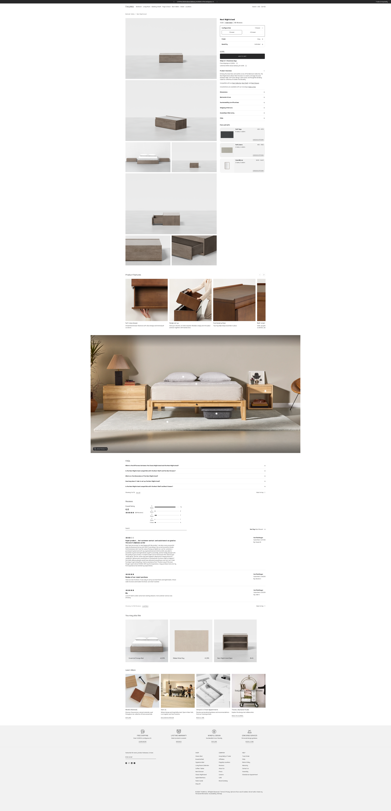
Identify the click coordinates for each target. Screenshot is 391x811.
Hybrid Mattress (200, 778)
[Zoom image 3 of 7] (147, 157)
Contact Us (245, 768)
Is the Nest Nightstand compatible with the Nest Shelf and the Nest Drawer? (150, 471)
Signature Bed (200, 762)
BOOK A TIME (200, 718)
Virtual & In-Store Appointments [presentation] (207, 710)
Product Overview (226, 71)
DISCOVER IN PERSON (167, 718)
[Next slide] (264, 274)
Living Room (146, 7)
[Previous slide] (259, 274)
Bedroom (139, 7)
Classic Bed (199, 756)
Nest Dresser (200, 772)
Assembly (245, 772)
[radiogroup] (242, 32)
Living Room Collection (202, 765)
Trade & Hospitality (382, 2)
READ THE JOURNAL (237, 716)
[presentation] (227, 135)
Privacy (228, 792)
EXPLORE (128, 718)
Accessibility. (212, 794)
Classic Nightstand (201, 775)
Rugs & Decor (166, 7)
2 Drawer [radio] (253, 32)
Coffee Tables (200, 768)
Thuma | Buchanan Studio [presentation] (240, 710)
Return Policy (246, 762)
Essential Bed (200, 759)
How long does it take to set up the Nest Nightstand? (142, 481)
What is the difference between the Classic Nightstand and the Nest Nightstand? (152, 465)
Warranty (245, 765)
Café (220, 778)
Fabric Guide (199, 781)
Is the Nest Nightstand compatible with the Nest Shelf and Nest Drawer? (149, 486)
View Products (102, 449)
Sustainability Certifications (229, 102)
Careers (221, 775)
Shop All (198, 784)
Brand (182, 7)
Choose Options (258, 140)
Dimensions (223, 92)
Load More (145, 606)
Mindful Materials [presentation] (131, 710)
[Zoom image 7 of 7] (194, 250)
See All (138, 492)
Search (254, 7)
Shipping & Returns (226, 108)
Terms (222, 792)
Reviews (221, 765)
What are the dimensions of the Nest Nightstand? (141, 476)
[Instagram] (126, 763)
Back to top (260, 492)
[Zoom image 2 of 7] (171, 110)
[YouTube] (134, 763)
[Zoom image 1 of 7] (171, 48)
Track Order (246, 756)
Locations (188, 7)
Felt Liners (239, 145)
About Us (221, 768)
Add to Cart (242, 56)
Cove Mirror (239, 160)
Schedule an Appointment (250, 775)
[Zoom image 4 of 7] (194, 157)
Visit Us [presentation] (163, 710)
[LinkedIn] (131, 763)
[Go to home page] (129, 7)
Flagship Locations (224, 762)
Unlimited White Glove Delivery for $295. (232, 66)
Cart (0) (263, 7)
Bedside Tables (130, 14)
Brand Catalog (223, 781)
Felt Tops (238, 129)
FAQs (221, 118)
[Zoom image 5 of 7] (171, 203)
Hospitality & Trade (225, 756)
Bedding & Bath (156, 7)
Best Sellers (175, 7)
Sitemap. (219, 794)
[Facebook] (129, 763)
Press (220, 772)
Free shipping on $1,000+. (227, 63)
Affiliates (221, 759)
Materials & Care (225, 97)
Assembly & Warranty (227, 113)
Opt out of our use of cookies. (239, 792)
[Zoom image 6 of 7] (147, 250)
